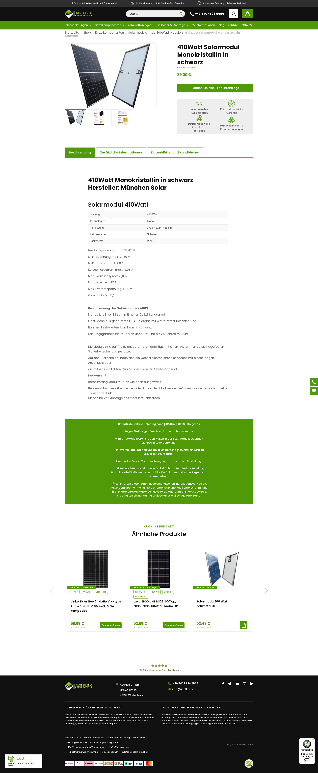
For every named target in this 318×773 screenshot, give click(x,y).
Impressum (139, 737)
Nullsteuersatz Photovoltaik (135, 751)
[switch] (307, 760)
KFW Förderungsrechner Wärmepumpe (86, 747)
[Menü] (313, 740)
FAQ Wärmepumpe (119, 747)
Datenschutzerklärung (118, 737)
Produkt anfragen (111, 625)
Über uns (69, 737)
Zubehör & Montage (171, 25)
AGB (79, 737)
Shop (87, 32)
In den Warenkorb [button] (243, 625)
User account (233, 13)
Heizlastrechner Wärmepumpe (82, 751)
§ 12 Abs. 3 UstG (174, 424)
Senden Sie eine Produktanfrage (215, 88)
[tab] (121, 152)
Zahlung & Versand (77, 742)
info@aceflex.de (183, 689)
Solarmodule (137, 32)
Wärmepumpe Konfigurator (104, 742)
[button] (266, 590)
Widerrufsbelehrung (94, 737)
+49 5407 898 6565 (209, 14)
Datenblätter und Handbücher (175, 152)
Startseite (72, 32)
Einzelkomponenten (108, 25)
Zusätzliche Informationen (121, 152)
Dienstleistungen (76, 25)
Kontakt (233, 25)
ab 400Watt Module (166, 32)
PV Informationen (203, 25)
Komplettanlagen (139, 25)
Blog (221, 25)
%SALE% (247, 25)
